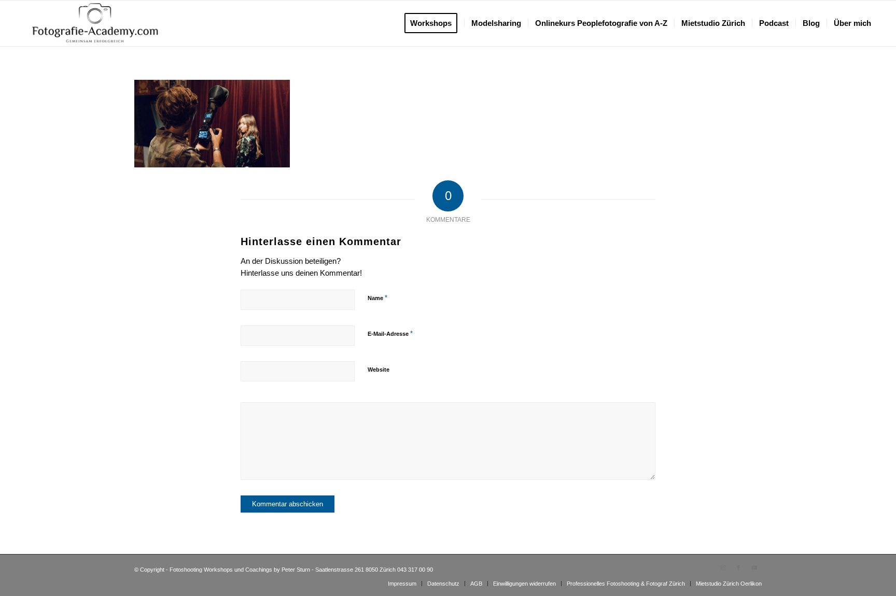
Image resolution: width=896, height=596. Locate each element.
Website (378, 369)
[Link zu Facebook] (738, 567)
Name (377, 298)
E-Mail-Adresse (390, 333)
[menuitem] (434, 23)
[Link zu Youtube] (754, 567)
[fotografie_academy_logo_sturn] (95, 23)
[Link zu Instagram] (723, 567)
